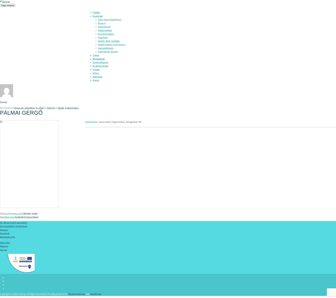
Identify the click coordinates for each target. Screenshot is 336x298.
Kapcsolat (97, 77)
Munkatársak (99, 59)
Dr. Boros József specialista (13, 222)
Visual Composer (76, 293)
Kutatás (96, 69)
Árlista (96, 73)
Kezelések (98, 16)
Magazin (4, 246)
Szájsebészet (104, 26)
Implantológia (105, 30)
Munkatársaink (7, 237)
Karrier (96, 80)
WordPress (95, 293)
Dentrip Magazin (100, 62)
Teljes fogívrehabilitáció (109, 19)
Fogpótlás (103, 37)
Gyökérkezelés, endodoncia (111, 44)
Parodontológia (106, 34)
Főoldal (96, 12)
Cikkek (96, 55)
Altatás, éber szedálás (109, 41)
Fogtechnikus (71, 108)
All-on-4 (102, 23)
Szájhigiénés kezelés (108, 51)
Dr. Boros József (100, 66)
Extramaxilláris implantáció (13, 226)
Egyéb (61, 108)
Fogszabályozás (105, 48)
